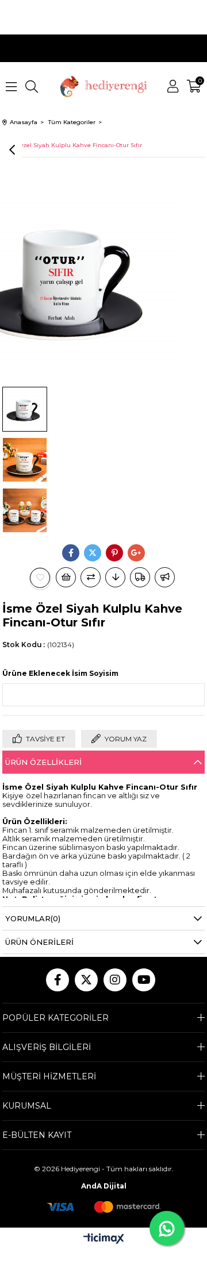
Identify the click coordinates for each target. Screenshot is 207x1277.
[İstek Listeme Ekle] (66, 577)
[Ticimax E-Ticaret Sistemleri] (103, 1239)
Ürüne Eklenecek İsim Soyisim (60, 673)
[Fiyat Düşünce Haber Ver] (115, 577)
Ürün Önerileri (39, 942)
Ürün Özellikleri (43, 762)
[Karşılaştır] (90, 577)
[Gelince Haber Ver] (165, 577)
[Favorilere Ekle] (40, 578)
